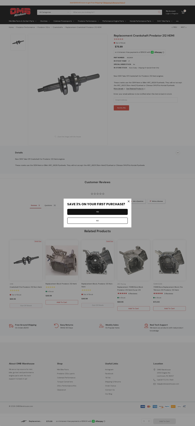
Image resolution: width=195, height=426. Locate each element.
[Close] (128, 201)
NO (97, 220)
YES (97, 212)
